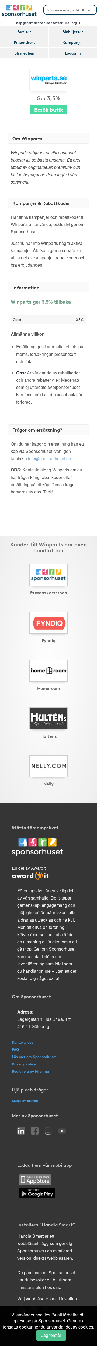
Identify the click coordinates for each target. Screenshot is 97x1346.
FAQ (15, 1049)
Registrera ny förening (30, 1071)
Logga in (73, 53)
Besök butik (48, 109)
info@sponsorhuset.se (49, 458)
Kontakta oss (22, 1042)
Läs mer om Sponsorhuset (34, 1056)
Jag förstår (51, 1335)
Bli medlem (24, 53)
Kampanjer (73, 42)
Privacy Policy (24, 1063)
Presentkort (24, 42)
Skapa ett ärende (25, 1100)
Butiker (24, 31)
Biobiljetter (73, 31)
